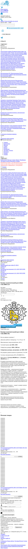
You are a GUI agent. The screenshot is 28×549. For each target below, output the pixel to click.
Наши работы (10, 541)
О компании (4, 541)
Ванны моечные (5, 125)
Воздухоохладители (10, 80)
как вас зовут (4, 503)
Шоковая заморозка (6, 67)
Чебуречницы (4, 108)
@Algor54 (3, 41)
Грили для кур (22, 100)
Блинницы (15, 100)
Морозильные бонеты (14, 62)
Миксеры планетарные (6, 91)
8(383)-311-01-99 (13, 21)
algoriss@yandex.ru (5, 16)
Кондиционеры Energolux (20, 74)
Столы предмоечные (6, 129)
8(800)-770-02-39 (5, 21)
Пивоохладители (20, 66)
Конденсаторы (19, 80)
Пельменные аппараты (6, 118)
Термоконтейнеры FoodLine (8, 68)
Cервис (5, 146)
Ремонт (5, 147)
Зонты (24, 125)
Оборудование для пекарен (7, 90)
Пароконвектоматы (17, 104)
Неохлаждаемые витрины (7, 64)
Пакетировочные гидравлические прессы (11, 127)
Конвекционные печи (20, 90)
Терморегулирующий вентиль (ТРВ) (10, 81)
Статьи (25, 541)
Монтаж (6, 145)
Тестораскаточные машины (17, 94)
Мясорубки (20, 119)
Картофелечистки (17, 101)
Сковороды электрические (11, 106)
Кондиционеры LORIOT (7, 74)
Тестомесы (7, 94)
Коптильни (3, 119)
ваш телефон (4, 506)
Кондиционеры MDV (6, 76)
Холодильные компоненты (11, 546)
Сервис (14, 160)
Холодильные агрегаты (11, 58)
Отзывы (6, 154)
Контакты (6, 151)
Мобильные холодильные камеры (13, 55)
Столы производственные (15, 125)
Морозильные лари (5, 63)
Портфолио (6, 149)
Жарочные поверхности (7, 101)
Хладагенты (17, 83)
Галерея (6, 153)
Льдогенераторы (5, 62)
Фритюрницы (21, 106)
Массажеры (14, 119)
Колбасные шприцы (18, 118)
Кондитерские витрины (11, 59)
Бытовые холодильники (17, 67)
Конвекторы (4, 112)
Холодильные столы (9, 60)
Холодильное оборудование (8, 545)
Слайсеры (12, 121)
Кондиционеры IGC (6, 73)
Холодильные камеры (6, 51)
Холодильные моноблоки (7, 56)
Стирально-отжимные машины (9, 134)
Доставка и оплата (5, 161)
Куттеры (9, 119)
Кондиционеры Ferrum (17, 73)
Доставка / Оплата (8, 150)
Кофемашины (12, 102)
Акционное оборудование (7, 138)
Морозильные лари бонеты (17, 63)
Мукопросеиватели (17, 91)
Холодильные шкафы (20, 60)
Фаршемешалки (19, 121)
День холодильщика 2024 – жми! (15, 28)
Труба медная (10, 83)
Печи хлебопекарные (9, 93)
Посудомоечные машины (14, 105)
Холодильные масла (12, 84)
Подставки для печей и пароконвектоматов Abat (13, 128)
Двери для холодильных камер (19, 52)
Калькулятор (7, 143)
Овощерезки (8, 104)
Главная (6, 142)
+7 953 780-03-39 (6, 34)
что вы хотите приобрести (7, 510)
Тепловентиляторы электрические (16, 112)
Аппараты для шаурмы (6, 100)
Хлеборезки (4, 95)
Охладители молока (11, 66)
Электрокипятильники (13, 108)
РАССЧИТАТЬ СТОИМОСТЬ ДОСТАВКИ (11, 325)
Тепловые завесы (5, 114)
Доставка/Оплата (18, 541)
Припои (3, 80)
